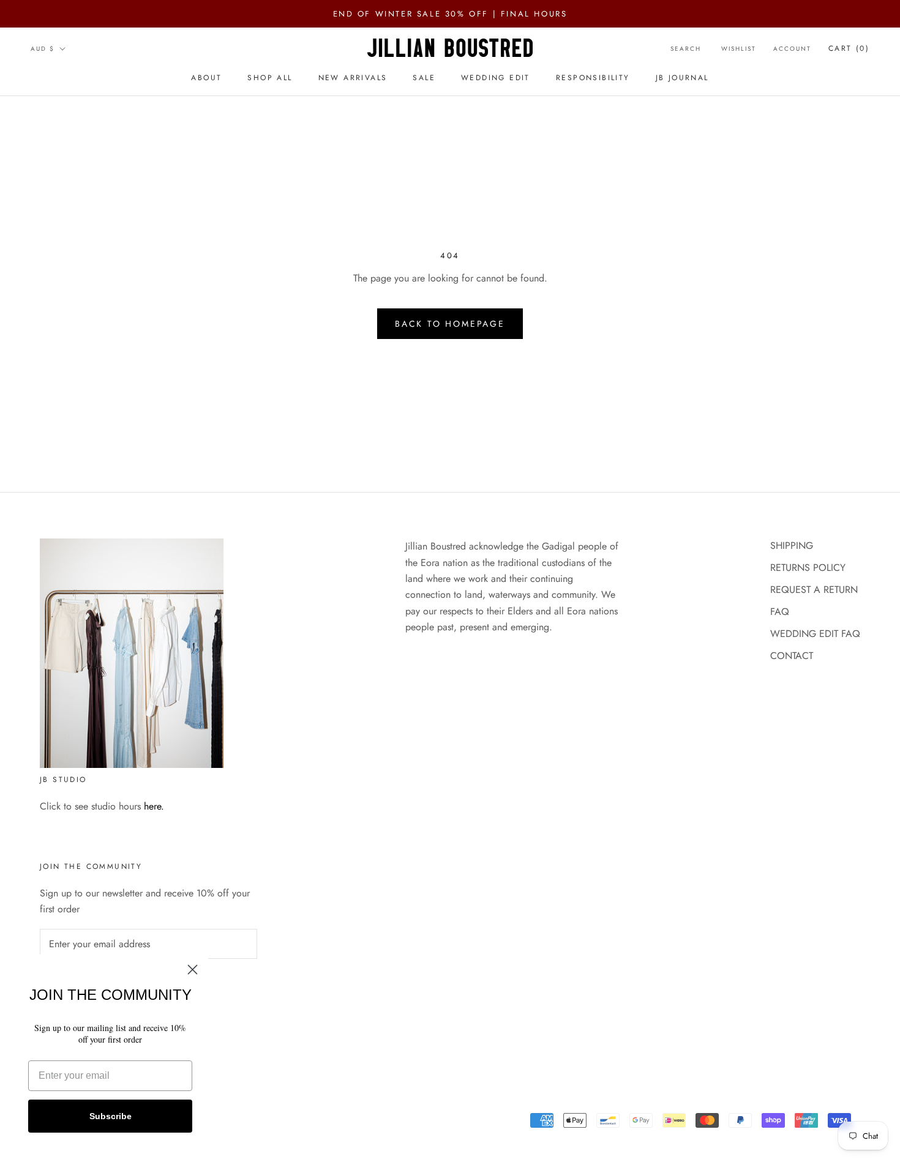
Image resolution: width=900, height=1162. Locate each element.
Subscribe (110, 1116)
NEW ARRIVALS (353, 77)
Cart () (848, 48)
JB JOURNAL (682, 77)
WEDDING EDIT (495, 77)
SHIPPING (791, 545)
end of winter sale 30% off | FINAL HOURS (450, 14)
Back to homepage (450, 324)
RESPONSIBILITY (593, 77)
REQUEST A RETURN (814, 590)
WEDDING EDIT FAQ (815, 634)
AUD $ (42, 48)
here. (154, 806)
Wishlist (738, 48)
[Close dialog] (192, 969)
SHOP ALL (269, 77)
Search (685, 48)
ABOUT (206, 77)
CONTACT (791, 656)
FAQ (779, 612)
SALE (424, 77)
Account (792, 48)
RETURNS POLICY (808, 568)
